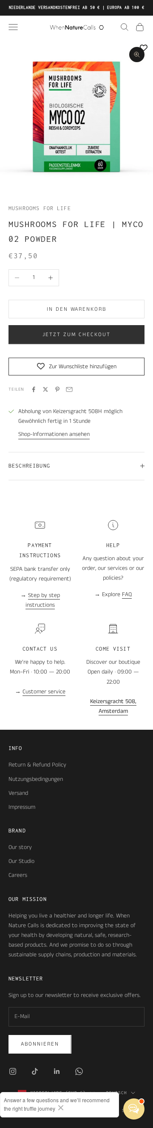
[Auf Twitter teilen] (45, 389)
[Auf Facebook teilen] (33, 389)
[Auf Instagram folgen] (12, 1071)
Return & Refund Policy (37, 765)
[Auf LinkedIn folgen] (57, 1071)
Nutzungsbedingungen (35, 779)
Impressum (21, 807)
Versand (18, 793)
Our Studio (21, 861)
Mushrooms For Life (39, 208)
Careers (17, 875)
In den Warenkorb (76, 309)
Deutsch (116, 1092)
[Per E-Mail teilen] (69, 389)
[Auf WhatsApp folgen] (79, 1071)
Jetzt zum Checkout (76, 335)
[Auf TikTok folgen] (35, 1071)
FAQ (127, 594)
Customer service (44, 691)
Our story (20, 847)
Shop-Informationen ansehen (54, 434)
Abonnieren (40, 1044)
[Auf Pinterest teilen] (57, 389)
